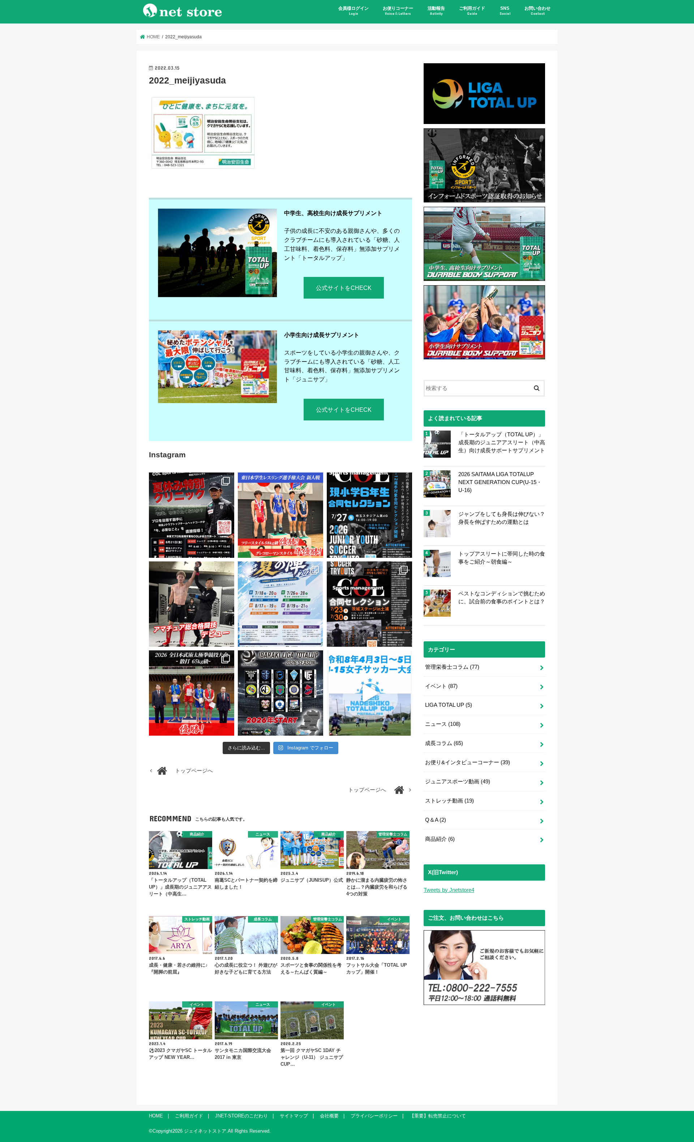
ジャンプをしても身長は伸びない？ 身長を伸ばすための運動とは (501, 518)
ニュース (442, 724)
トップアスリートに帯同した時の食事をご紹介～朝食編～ (501, 558)
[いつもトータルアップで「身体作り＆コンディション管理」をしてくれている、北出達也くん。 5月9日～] (191, 693)
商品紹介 (440, 839)
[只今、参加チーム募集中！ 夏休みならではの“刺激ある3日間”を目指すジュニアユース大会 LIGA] (280, 604)
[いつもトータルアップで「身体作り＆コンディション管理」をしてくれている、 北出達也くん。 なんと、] (191, 604)
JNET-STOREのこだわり (241, 1116)
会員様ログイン (353, 11)
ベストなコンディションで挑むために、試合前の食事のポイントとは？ (501, 597)
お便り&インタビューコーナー (467, 762)
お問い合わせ (537, 11)
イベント (441, 686)
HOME (156, 1116)
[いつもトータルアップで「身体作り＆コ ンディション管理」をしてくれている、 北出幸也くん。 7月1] (280, 515)
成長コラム (444, 743)
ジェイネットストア (205, 1131)
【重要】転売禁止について (438, 1116)
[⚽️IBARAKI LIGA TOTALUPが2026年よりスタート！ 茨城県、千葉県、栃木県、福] (280, 693)
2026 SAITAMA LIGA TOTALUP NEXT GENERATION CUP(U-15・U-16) (500, 482)
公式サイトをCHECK (344, 288)
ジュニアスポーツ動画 (457, 781)
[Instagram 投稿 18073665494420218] (369, 693)
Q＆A (435, 820)
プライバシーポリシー (374, 1116)
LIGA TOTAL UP (448, 705)
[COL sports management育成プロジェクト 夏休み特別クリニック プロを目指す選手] (191, 515)
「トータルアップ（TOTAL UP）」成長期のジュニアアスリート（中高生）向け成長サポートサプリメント (501, 442)
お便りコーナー (398, 11)
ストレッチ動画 (449, 801)
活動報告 (436, 11)
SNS (505, 11)
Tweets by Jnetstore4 (449, 890)
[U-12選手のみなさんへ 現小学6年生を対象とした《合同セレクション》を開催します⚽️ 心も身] (369, 515)
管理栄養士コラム (452, 667)
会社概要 (329, 1116)
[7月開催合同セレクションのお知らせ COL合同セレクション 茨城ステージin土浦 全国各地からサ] (369, 604)
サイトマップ (294, 1116)
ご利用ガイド (472, 11)
